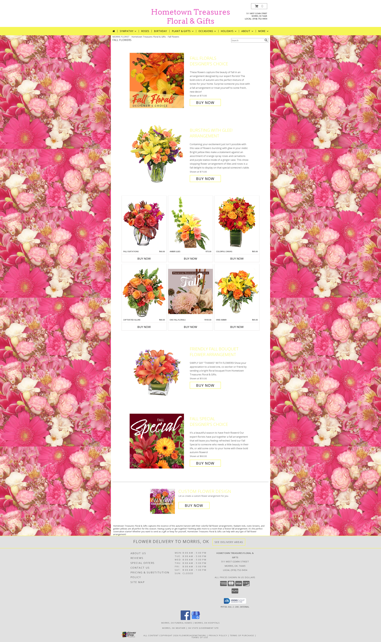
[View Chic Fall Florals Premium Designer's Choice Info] (190, 291)
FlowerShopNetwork (192, 635)
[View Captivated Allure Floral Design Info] (144, 291)
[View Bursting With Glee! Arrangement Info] (159, 154)
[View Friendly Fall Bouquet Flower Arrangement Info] (159, 367)
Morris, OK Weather (173, 628)
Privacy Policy (218, 635)
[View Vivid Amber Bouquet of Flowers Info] (237, 291)
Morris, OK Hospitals (207, 622)
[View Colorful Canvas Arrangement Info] (237, 223)
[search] (266, 40)
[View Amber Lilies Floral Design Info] (190, 223)
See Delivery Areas (229, 542)
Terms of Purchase (242, 635)
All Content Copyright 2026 (161, 635)
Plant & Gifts (181, 31)
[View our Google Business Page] (195, 619)
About (245, 31)
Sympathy (126, 31)
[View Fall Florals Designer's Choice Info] (159, 80)
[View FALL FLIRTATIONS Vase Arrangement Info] (144, 223)
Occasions (206, 31)
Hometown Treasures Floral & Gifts (190, 16)
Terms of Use (200, 637)
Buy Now (205, 102)
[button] (259, 6)
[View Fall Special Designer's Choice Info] (159, 441)
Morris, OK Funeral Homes (176, 622)
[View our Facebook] (185, 619)
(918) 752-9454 (259, 18)
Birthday (160, 31)
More (262, 31)
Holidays (227, 31)
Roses (145, 31)
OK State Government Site (203, 628)
